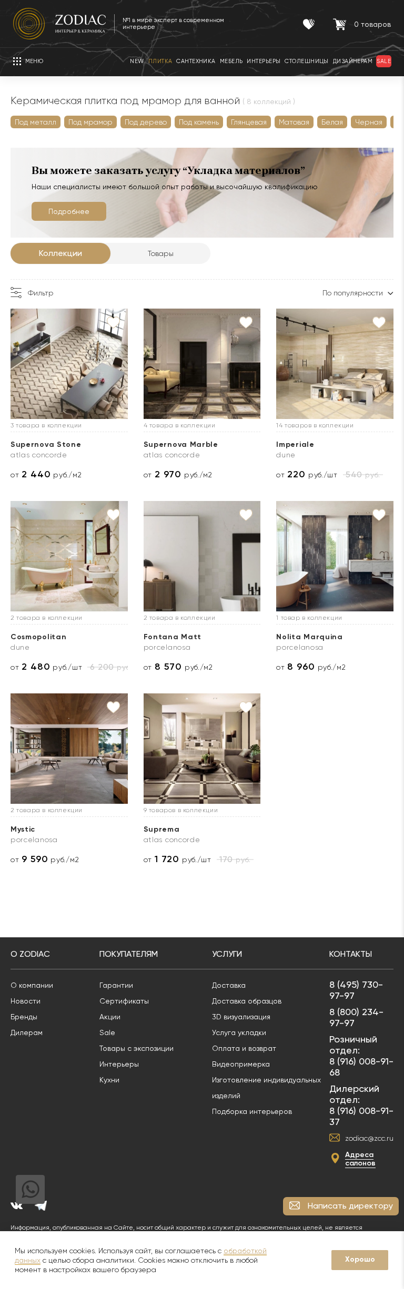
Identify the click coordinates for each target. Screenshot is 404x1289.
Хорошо (360, 1259)
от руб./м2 (46, 474)
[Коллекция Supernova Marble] (202, 364)
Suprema (162, 829)
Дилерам (27, 1032)
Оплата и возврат (244, 1048)
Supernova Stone (46, 444)
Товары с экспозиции (136, 1048)
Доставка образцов (246, 1001)
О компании (32, 985)
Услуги (227, 954)
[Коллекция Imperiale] (334, 364)
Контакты (350, 954)
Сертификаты (124, 1001)
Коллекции (60, 253)
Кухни (109, 1080)
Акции (109, 1016)
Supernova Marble (181, 444)
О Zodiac (30, 954)
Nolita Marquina (309, 636)
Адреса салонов (360, 1159)
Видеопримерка (241, 1064)
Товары (161, 253)
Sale (107, 1032)
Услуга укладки (239, 1032)
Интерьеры (119, 1064)
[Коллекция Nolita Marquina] (334, 556)
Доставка (229, 985)
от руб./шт (306, 474)
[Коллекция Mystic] (69, 748)
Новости (26, 1001)
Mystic (23, 829)
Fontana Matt (172, 636)
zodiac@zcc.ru (369, 1138)
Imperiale (295, 444)
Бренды (24, 1016)
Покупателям (128, 954)
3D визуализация (241, 1016)
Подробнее (68, 211)
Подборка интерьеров (252, 1111)
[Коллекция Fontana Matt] (202, 556)
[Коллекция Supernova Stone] (69, 364)
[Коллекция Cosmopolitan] (69, 556)
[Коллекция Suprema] (202, 748)
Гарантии (116, 985)
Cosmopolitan (38, 636)
